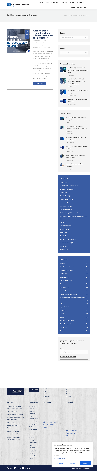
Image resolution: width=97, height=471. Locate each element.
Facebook (27, 468)
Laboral (62, 222)
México (45, 394)
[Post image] (63, 70)
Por (38, 45)
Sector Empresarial (38, 42)
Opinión (62, 236)
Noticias (44, 40)
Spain (67, 389)
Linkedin (19, 468)
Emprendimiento (37, 40)
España (45, 389)
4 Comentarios (46, 47)
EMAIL (61, 349)
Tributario (45, 42)
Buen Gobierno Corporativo (68, 186)
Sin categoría (63, 246)
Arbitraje (62, 182)
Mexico (68, 394)
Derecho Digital (64, 196)
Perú (44, 391)
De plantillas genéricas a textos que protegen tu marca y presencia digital (78, 70)
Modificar (60, 463)
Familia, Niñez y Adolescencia (68, 213)
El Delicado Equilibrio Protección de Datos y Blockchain (78, 91)
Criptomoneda (64, 192)
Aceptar (85, 463)
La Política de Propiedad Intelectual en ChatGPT (78, 100)
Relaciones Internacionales (67, 239)
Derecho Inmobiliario (66, 199)
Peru (67, 391)
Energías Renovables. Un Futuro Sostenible (75, 165)
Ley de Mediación (65, 226)
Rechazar (72, 463)
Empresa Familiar (65, 209)
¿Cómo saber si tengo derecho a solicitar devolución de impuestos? (43, 34)
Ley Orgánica (63, 229)
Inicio (65, 15)
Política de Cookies (59, 458)
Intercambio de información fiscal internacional (73, 216)
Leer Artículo (38, 83)
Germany (68, 396)
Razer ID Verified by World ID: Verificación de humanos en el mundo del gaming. (76, 81)
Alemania (46, 396)
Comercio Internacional (66, 189)
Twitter (11, 468)
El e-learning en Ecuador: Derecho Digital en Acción (75, 156)
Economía (62, 203)
